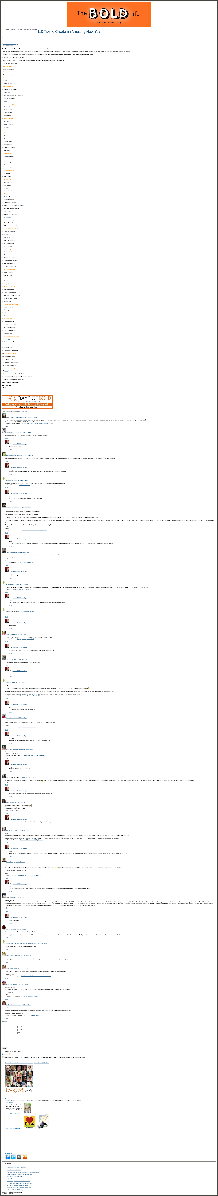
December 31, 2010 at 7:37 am (18, 634)
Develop (6, 301)
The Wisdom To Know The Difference (34, 755)
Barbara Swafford (11, 1005)
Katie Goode (9, 968)
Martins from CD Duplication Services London (19, 943)
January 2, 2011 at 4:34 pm (20, 884)
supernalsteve (10, 432)
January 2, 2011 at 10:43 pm (18, 929)
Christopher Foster (11, 455)
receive (18, 295)
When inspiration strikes (26, 562)
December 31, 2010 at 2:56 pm (28, 777)
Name (20, 1026)
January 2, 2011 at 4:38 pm (20, 704)
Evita (7, 682)
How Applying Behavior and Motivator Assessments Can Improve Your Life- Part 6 (46, 959)
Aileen (8, 802)
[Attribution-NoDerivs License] (2, 45)
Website (20, 1032)
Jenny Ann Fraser (11, 749)
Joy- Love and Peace (24, 485)
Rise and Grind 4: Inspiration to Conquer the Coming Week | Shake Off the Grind (27, 1063)
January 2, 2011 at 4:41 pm (20, 571)
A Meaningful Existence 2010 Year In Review (29, 875)
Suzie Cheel (9, 984)
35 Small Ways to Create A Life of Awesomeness (18, 1181)
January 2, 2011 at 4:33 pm (20, 917)
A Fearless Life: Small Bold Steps (15, 1190)
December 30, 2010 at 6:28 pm (25, 455)
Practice (6, 196)
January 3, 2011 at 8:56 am (24, 955)
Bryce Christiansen (11, 955)
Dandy (8, 718)
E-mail (20, 1029)
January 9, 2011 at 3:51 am (23, 1005)
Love (5, 211)
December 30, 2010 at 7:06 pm (19, 480)
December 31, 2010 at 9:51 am (19, 659)
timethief (8, 480)
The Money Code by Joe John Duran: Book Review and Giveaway (23, 1172)
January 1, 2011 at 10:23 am (17, 862)
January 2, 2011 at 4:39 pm (20, 647)
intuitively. (8, 217)
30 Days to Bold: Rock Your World (15, 1176)
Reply (6, 426)
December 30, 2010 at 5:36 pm (22, 432)
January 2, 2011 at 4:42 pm (20, 538)
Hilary (8, 634)
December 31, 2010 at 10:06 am (18, 682)
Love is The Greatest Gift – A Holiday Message (34, 530)
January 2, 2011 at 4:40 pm (20, 598)
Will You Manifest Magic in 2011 (29, 996)
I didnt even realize (24, 589)
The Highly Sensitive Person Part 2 (27, 727)
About (20, 29)
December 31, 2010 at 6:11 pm (18, 802)
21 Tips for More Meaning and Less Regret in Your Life (20, 1183)
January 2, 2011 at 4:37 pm (20, 764)
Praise (5, 101)
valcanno (11, 45)
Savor (6, 371)
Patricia (8, 929)
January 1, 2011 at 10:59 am (17, 897)
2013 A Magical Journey (13, 1178)
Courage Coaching (30, 29)
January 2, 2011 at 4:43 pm (20, 493)
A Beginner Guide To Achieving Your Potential (39, 423)
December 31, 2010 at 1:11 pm (18, 718)
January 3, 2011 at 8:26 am (39, 943)
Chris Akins (9, 552)
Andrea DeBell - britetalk (13, 417)
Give (5, 315)
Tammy (8, 659)
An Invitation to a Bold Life (14, 1170)
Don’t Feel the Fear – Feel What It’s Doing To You (19, 1174)
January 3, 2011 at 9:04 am (21, 968)
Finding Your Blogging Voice (31, 1015)
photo (4, 45)
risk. (9, 339)
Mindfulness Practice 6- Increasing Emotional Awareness (36, 976)
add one (24, 411)
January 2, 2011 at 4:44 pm (20, 444)
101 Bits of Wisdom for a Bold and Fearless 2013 (19, 1187)
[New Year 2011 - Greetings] (10, 44)
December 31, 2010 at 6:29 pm (21, 830)
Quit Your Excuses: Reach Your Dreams (16, 1167)
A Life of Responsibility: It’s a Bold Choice (17, 1185)
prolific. (7, 127)
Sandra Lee (9, 830)
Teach (5, 156)
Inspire (5, 92)
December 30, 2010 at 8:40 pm (21, 552)
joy (8, 234)
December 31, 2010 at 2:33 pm (24, 749)
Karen (8, 862)
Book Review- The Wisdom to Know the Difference (30, 695)
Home (7, 29)
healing (22, 205)
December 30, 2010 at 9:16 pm (19, 584)
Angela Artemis (10, 507)
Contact (14, 29)
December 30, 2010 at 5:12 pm (28, 417)
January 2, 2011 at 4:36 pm (20, 819)
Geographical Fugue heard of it (25, 639)
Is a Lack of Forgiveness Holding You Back (31, 840)
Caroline (8, 584)
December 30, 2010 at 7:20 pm (23, 507)
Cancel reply (5, 1021)
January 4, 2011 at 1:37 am (20, 984)
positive (13, 75)
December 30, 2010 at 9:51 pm (25, 611)
